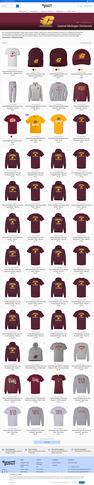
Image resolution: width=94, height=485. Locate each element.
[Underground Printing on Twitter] (89, 1)
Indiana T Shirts (24, 469)
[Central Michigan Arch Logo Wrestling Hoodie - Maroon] (12, 159)
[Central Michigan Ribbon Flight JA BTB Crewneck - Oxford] (81, 352)
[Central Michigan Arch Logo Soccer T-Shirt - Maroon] (81, 191)
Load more (47, 442)
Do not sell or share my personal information (59, 482)
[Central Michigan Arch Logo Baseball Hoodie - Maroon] (12, 352)
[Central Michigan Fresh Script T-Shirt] (12, 124)
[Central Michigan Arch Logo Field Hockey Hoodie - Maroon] (58, 287)
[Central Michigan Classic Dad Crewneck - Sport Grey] (81, 384)
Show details (12, 482)
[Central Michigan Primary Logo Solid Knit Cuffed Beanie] (35, 57)
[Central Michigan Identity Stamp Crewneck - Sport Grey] (58, 92)
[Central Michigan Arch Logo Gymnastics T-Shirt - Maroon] (81, 223)
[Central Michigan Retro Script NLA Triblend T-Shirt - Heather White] (12, 57)
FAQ (37, 467)
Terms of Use (39, 469)
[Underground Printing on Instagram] (91, 1)
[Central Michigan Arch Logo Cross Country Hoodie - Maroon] (12, 319)
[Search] (17, 6)
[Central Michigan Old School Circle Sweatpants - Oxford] (12, 92)
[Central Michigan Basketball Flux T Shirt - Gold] (58, 124)
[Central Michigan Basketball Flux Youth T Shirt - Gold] (35, 124)
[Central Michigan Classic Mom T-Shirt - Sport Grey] (58, 416)
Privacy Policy (39, 471)
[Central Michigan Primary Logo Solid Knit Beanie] (58, 57)
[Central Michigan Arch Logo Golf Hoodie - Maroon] (58, 255)
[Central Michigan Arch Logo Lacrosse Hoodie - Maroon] (58, 223)
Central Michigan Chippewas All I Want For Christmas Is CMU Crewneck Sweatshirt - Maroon (12, 400)
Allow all (81, 482)
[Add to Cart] (21, 48)
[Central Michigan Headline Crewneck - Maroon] (81, 92)
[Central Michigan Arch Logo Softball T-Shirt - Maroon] (35, 191)
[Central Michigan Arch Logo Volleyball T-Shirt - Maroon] (35, 159)
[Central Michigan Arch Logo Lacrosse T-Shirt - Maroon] (35, 223)
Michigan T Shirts (25, 462)
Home (77, 22)
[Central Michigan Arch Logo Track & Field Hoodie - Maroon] (12, 191)
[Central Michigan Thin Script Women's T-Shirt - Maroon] (58, 384)
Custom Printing (56, 462)
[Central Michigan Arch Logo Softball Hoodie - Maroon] (58, 191)
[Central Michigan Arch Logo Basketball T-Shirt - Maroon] (35, 319)
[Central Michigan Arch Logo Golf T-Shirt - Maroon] (35, 255)
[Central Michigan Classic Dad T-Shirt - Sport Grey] (12, 416)
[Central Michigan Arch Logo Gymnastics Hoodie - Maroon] (12, 255)
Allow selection (74, 482)
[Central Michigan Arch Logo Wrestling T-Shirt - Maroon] (81, 124)
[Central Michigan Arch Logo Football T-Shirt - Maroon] (81, 255)
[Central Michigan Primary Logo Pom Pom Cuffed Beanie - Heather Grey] (35, 352)
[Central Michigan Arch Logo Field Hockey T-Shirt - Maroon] (35, 287)
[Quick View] (21, 51)
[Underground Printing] (47, 6)
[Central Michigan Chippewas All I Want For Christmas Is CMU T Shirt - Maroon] (35, 384)
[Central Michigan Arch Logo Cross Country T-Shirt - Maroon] (81, 287)
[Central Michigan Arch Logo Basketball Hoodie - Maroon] (58, 319)
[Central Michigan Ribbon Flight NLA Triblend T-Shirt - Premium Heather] (58, 352)
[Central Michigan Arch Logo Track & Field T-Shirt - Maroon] (81, 159)
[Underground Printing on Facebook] (87, 1)
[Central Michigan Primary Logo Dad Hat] (81, 57)
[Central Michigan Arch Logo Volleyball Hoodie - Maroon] (58, 159)
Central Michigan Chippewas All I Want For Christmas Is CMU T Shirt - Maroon (35, 400)
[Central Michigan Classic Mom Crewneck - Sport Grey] (35, 416)
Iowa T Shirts (24, 471)
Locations (54, 465)
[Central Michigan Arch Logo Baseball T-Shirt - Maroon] (81, 319)
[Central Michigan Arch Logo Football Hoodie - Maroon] (12, 287)
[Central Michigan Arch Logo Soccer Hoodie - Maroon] (12, 223)
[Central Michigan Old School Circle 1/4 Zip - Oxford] (35, 92)
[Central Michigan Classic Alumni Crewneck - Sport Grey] (81, 416)
